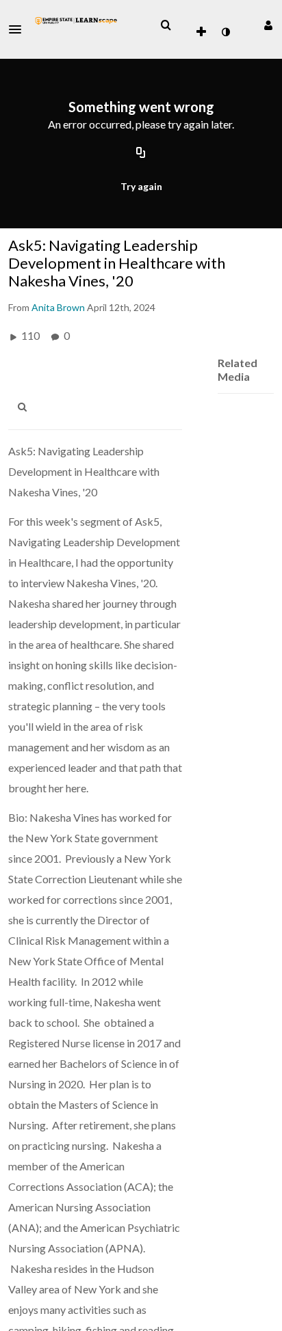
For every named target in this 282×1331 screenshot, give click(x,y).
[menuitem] (165, 25)
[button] (19, 29)
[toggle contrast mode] (225, 32)
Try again (141, 186)
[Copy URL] (141, 154)
